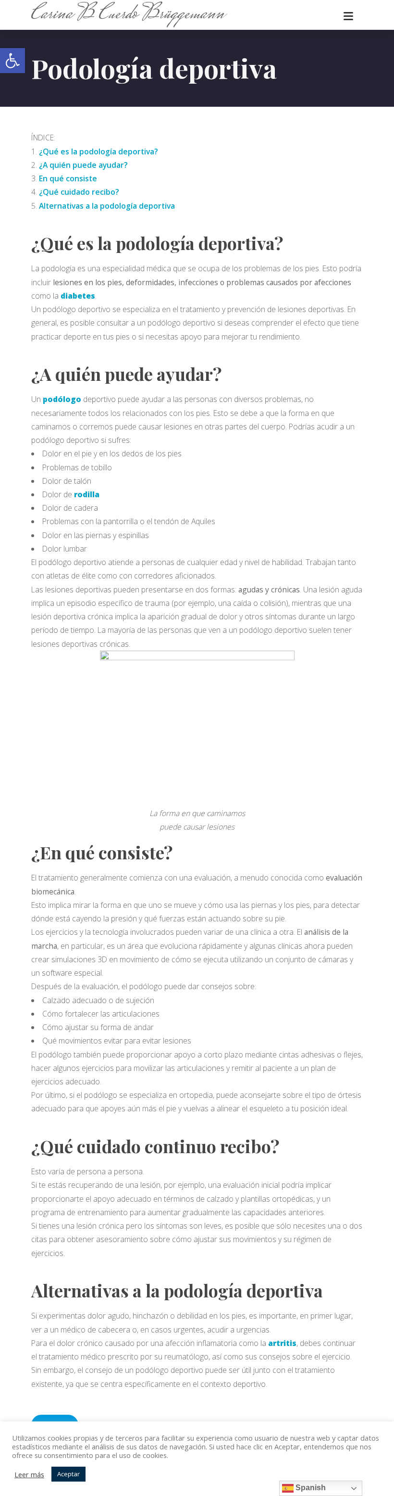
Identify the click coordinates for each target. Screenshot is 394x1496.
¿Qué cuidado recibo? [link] (79, 192)
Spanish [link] (310, 1487)
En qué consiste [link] (68, 178)
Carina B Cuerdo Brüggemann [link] (127, 14)
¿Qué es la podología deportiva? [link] (98, 151)
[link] (12, 60)
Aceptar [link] (68, 1474)
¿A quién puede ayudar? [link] (83, 165)
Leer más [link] (29, 1474)
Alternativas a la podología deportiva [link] (107, 206)
